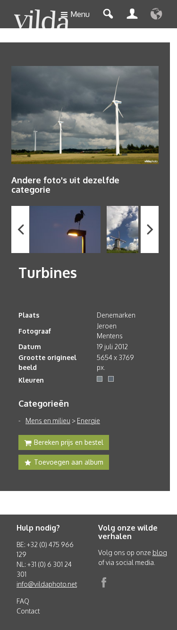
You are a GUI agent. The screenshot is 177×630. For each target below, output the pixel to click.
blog (159, 552)
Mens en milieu (47, 421)
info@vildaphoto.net (47, 584)
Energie (88, 421)
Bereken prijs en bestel (68, 442)
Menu (80, 14)
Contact (28, 611)
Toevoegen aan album (68, 462)
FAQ (23, 601)
